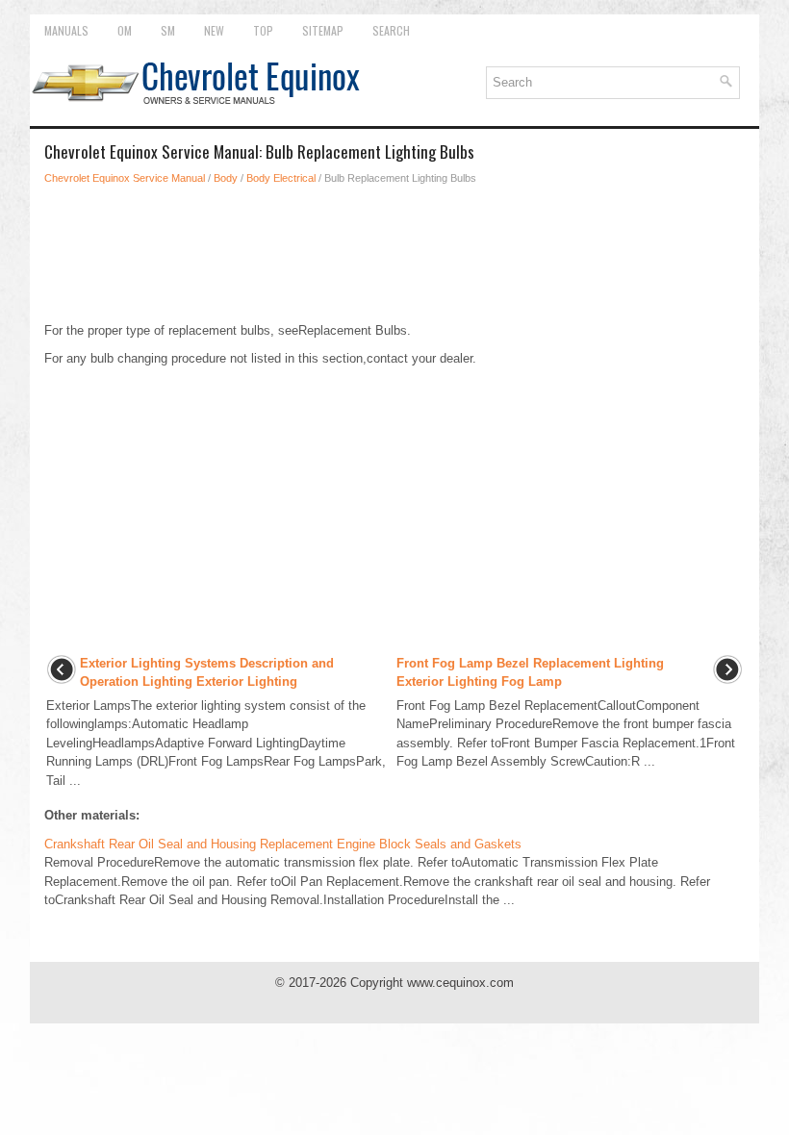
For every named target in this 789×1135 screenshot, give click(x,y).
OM (124, 30)
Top (263, 30)
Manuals (66, 30)
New (214, 30)
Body (226, 178)
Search (391, 30)
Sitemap (323, 30)
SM (168, 30)
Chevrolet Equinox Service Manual (124, 178)
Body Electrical (281, 178)
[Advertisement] (394, 254)
